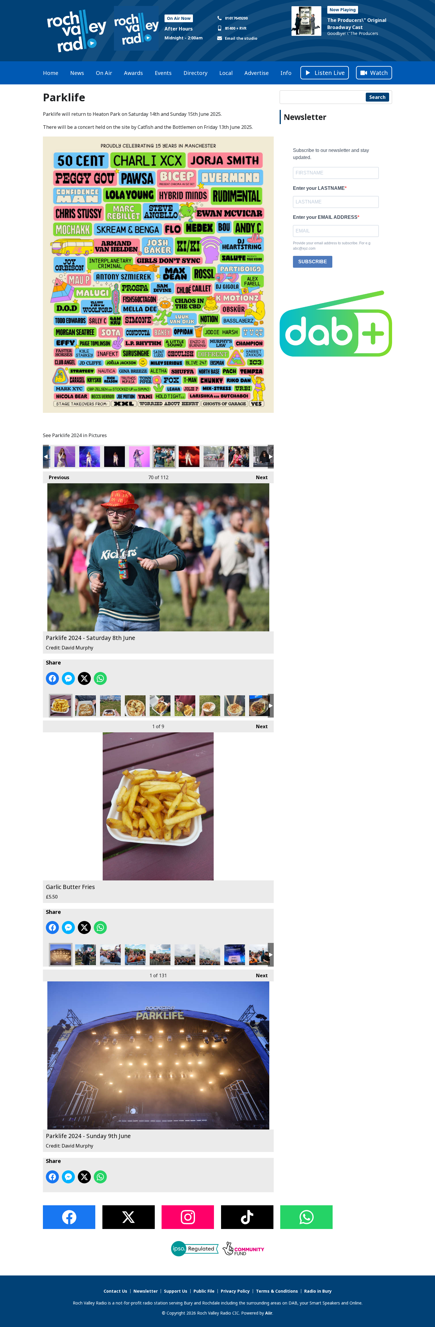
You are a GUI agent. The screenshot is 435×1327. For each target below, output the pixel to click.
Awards (133, 72)
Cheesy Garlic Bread (135, 705)
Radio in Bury (318, 1291)
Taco (160, 705)
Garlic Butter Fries (60, 705)
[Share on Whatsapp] (100, 678)
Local (226, 72)
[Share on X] (84, 678)
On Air (104, 72)
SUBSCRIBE (312, 261)
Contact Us (115, 1291)
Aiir (268, 1313)
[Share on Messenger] (68, 678)
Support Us (175, 1291)
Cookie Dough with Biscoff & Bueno (85, 705)
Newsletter (145, 1291)
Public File (204, 1291)
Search (377, 97)
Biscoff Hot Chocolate (209, 705)
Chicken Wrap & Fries (185, 705)
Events (163, 72)
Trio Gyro (259, 705)
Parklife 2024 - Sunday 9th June (60, 954)
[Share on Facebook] (52, 678)
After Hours (179, 28)
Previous (56, 477)
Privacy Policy (235, 1291)
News (77, 72)
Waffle (110, 705)
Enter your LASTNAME (319, 188)
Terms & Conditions (277, 1291)
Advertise (256, 72)
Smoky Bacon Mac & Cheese (234, 705)
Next (259, 477)
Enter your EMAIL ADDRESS (325, 217)
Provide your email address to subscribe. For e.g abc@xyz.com (331, 246)
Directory (195, 72)
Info (286, 72)
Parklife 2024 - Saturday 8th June (64, 456)
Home (50, 72)
